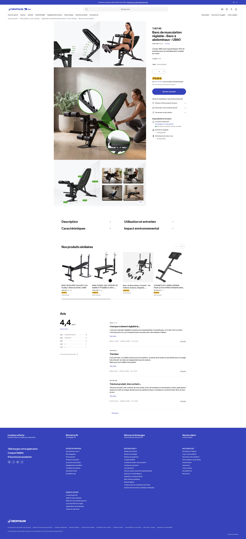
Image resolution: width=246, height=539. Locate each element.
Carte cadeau (232, 15)
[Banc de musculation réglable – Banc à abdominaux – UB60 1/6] (123, 44)
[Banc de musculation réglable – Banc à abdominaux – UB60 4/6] (77, 183)
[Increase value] (163, 71)
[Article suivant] (182, 246)
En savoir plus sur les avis (68, 354)
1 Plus (140, 202)
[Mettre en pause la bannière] (233, 2)
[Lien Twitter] (13, 462)
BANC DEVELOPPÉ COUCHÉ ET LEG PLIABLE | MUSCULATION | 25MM (75, 286)
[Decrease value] (154, 71)
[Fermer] (236, 2)
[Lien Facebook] (9, 462)
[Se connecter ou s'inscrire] (231, 9)
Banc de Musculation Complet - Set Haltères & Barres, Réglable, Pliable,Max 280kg (137, 286)
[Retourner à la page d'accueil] (20, 9)
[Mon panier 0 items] (236, 9)
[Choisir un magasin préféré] (222, 9)
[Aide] (226, 9)
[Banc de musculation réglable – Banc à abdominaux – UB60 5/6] (123, 183)
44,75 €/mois (159, 81)
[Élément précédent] (176, 246)
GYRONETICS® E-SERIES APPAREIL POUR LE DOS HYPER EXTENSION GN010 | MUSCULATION (169, 286)
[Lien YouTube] (17, 462)
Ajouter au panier (169, 92)
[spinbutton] (159, 71)
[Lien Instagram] (21, 462)
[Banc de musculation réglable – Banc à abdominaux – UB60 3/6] (100, 113)
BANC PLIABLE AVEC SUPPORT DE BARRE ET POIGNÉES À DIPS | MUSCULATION (105, 286)
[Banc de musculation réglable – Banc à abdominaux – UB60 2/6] (77, 44)
